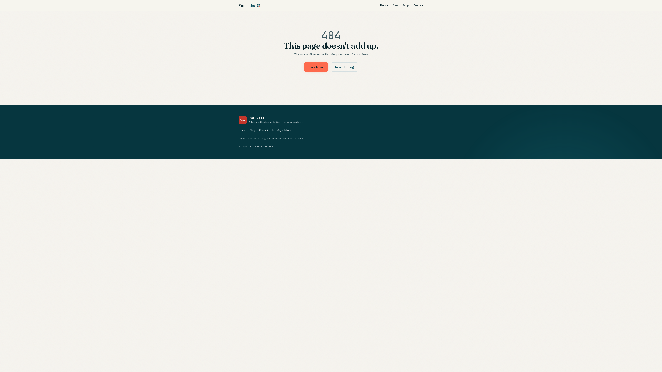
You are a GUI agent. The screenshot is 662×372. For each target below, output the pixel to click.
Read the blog (344, 67)
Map (406, 5)
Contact (418, 5)
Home (384, 5)
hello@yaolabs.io (282, 130)
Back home (316, 67)
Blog (395, 5)
